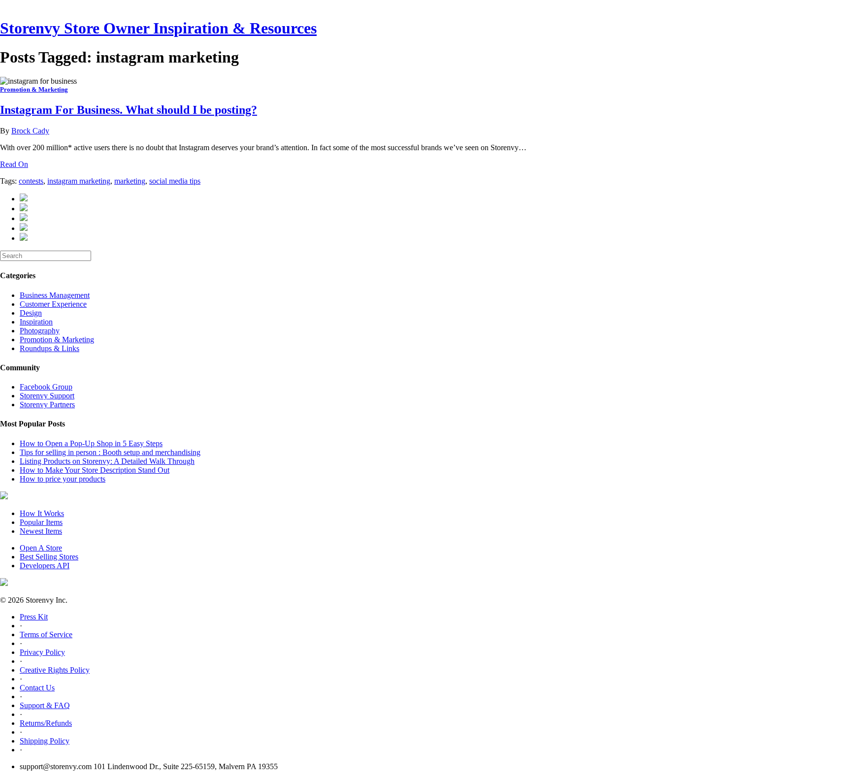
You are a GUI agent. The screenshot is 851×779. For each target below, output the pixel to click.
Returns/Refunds (46, 723)
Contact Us (37, 687)
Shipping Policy (44, 741)
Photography (40, 330)
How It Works (42, 513)
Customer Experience (53, 304)
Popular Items (41, 522)
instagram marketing (78, 181)
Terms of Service (46, 634)
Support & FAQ (45, 705)
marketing (129, 181)
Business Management (55, 295)
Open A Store (41, 548)
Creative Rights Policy (55, 670)
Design (31, 313)
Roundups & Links (49, 348)
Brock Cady (30, 131)
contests (31, 181)
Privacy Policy (42, 652)
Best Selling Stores (49, 556)
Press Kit (34, 617)
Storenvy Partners (47, 404)
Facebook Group (46, 387)
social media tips (174, 181)
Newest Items (41, 531)
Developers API (44, 565)
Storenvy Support (47, 395)
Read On (14, 164)
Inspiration (36, 322)
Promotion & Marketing (34, 89)
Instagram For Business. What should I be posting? (128, 109)
